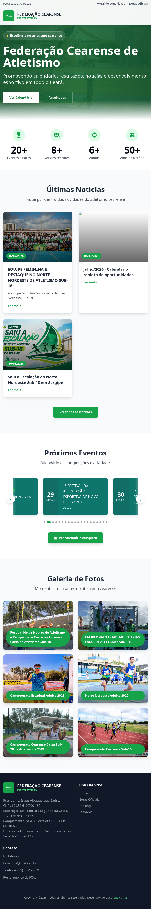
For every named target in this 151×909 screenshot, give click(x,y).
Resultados (57, 97)
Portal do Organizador (111, 3)
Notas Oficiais (138, 3)
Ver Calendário (20, 97)
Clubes (84, 793)
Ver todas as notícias (75, 412)
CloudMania (119, 897)
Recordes (86, 812)
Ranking (85, 806)
